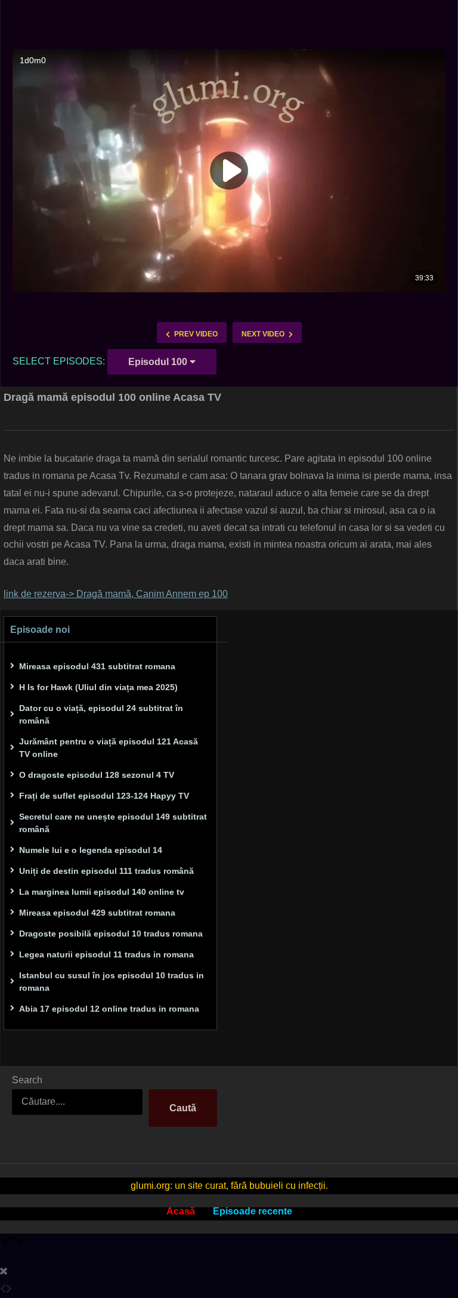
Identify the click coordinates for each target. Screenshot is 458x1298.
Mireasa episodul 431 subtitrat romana (97, 666)
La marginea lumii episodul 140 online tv (101, 892)
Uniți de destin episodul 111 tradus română (106, 871)
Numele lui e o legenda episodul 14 (90, 850)
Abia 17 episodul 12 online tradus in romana (109, 1008)
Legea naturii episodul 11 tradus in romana (106, 954)
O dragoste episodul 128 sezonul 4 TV (96, 775)
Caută (182, 1108)
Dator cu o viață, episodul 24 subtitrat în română (101, 714)
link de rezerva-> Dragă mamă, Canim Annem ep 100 (116, 594)
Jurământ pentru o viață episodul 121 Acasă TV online (108, 748)
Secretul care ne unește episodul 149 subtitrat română (113, 823)
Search (27, 1080)
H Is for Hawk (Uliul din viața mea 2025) (98, 687)
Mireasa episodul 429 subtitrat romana (97, 912)
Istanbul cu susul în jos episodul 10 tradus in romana (111, 982)
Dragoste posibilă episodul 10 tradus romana (111, 933)
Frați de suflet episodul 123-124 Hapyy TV (104, 796)
